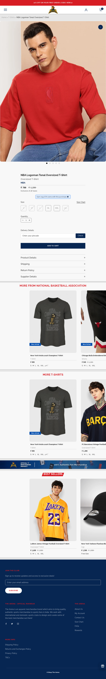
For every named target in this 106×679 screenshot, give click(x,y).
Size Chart (79, 622)
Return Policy (27, 270)
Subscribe (13, 590)
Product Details (28, 257)
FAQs (77, 626)
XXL (57, 208)
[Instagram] (18, 623)
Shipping (25, 264)
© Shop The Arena (53, 672)
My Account (80, 613)
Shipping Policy (11, 645)
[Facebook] (6, 623)
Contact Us (79, 618)
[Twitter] (12, 623)
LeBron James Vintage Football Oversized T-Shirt (49, 544)
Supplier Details (29, 276)
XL (48, 208)
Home (4, 17)
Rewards (78, 630)
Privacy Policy (11, 653)
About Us (79, 609)
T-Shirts (11, 17)
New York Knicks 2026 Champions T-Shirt (46, 355)
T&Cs (7, 657)
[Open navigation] (5, 10)
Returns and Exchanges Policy (18, 649)
